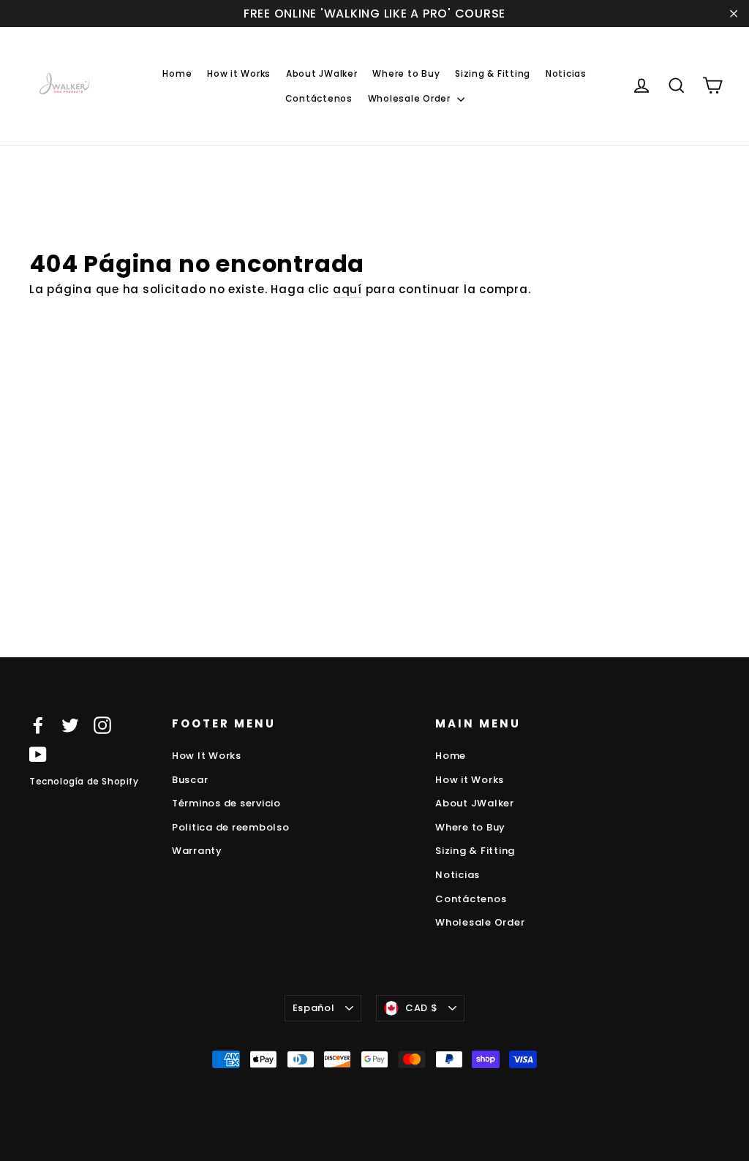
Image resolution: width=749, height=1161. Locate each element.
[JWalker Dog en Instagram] (102, 725)
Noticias (566, 73)
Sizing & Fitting (492, 73)
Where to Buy (406, 73)
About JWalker (322, 73)
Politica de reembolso (231, 827)
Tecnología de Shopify (84, 781)
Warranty (197, 851)
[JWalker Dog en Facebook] (38, 725)
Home (177, 73)
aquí (347, 289)
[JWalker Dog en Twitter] (70, 725)
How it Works (239, 73)
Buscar (190, 780)
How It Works (206, 756)
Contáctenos (319, 98)
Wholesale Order (410, 98)
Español (314, 1008)
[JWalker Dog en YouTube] (38, 754)
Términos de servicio (226, 803)
